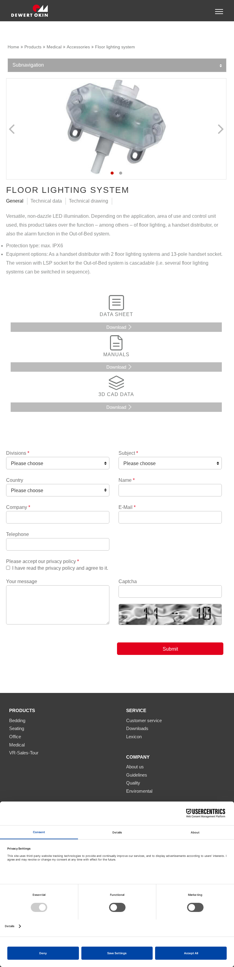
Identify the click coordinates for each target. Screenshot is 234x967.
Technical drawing (88, 200)
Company (18, 507)
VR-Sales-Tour (23, 752)
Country (14, 480)
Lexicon (134, 736)
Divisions (17, 453)
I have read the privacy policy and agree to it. (60, 568)
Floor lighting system (115, 46)
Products (32, 46)
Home (13, 46)
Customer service (144, 720)
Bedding (17, 720)
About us (135, 766)
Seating (16, 728)
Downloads (137, 728)
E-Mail (127, 507)
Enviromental (139, 791)
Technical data (46, 200)
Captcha (128, 581)
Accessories (78, 46)
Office (15, 736)
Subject (128, 453)
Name (127, 480)
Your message (21, 581)
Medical (54, 46)
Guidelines (136, 774)
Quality (133, 782)
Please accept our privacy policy (42, 561)
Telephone (17, 534)
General (14, 200)
